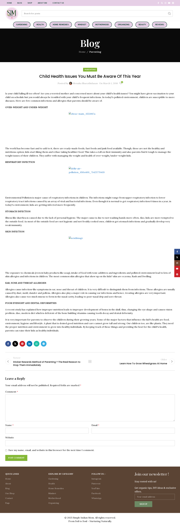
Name (9, 425)
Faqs (7, 503)
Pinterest (95, 483)
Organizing (53, 503)
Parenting (95, 51)
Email (95, 425)
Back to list (90, 361)
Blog (7, 488)
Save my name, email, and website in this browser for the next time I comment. (51, 450)
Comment (11, 391)
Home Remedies (56, 488)
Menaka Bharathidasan (85, 83)
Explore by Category (60, 474)
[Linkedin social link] (29, 344)
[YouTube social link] (169, 3)
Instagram (96, 478)
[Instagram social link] (165, 3)
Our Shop (10, 493)
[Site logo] (12, 13)
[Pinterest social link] (173, 3)
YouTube (95, 488)
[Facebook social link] (158, 3)
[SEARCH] (169, 13)
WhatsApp (96, 498)
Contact (9, 498)
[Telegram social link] (44, 344)
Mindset (52, 493)
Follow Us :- (98, 474)
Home (82, 51)
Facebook (96, 493)
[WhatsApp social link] (36, 344)
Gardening (53, 478)
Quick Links (12, 474)
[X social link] (162, 3)
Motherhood (54, 498)
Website (9, 437)
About (8, 483)
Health (51, 483)
